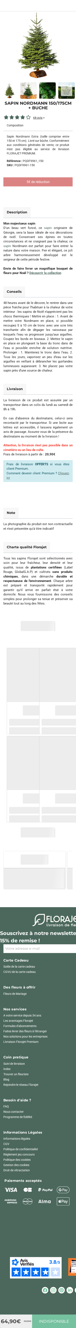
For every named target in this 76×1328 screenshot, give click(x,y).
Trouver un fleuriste (15, 1074)
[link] (38, 45)
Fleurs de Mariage (15, 993)
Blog (6, 1079)
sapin (48, 228)
